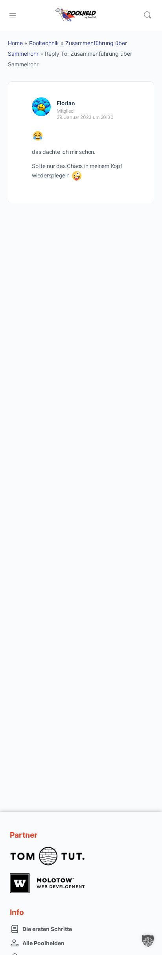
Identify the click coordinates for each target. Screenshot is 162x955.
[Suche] (147, 15)
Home (15, 43)
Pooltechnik (44, 43)
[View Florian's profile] (41, 106)
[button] (148, 941)
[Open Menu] (12, 14)
